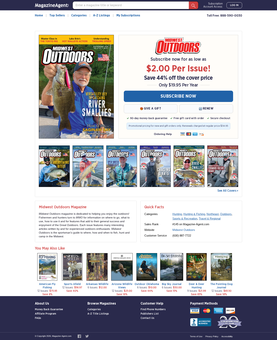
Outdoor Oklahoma (147, 284)
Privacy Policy (211, 336)
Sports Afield (72, 284)
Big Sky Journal (171, 284)
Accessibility (227, 336)
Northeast (213, 214)
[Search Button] (193, 5)
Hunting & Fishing (194, 214)
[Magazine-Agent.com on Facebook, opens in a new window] (80, 336)
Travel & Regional (209, 218)
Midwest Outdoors (183, 229)
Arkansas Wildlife (97, 284)
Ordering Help (163, 134)
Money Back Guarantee (49, 309)
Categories (79, 15)
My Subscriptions (128, 15)
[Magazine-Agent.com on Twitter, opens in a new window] (87, 336)
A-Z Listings (101, 15)
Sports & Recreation (184, 218)
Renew (208, 108)
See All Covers (226, 190)
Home (39, 15)
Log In (234, 5)
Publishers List (150, 313)
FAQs (38, 318)
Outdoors (226, 214)
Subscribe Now (178, 96)
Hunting (177, 214)
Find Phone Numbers (153, 309)
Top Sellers (57, 15)
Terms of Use (196, 336)
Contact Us (147, 318)
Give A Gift (152, 108)
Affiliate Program (45, 313)
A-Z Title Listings (98, 313)
